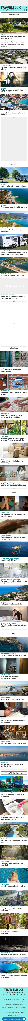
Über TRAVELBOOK (8, 999)
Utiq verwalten (7, 1012)
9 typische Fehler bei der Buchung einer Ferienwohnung (12, 462)
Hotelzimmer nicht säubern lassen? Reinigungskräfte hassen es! (11, 677)
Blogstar (18, 1007)
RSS (14, 1007)
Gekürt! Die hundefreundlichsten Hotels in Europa (13, 887)
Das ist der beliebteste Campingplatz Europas (13, 186)
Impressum (8, 1004)
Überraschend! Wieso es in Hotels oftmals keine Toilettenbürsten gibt (12, 818)
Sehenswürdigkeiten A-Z (7, 1002)
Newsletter (23, 1007)
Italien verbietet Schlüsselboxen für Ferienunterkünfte (11, 370)
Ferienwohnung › (14, 348)
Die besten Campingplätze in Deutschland (13, 275)
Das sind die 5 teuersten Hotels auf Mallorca (13, 655)
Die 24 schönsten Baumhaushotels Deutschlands (10, 932)
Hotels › (14, 634)
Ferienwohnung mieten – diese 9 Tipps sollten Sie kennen (14, 393)
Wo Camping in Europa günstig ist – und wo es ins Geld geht (14, 208)
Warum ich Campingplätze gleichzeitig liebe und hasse (13, 68)
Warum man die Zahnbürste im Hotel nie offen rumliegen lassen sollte (14, 582)
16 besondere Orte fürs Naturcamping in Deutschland (12, 864)
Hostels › (14, 492)
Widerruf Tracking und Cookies (18, 1010)
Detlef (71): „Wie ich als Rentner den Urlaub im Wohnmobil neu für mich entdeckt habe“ (14, 253)
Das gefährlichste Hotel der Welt (10, 560)
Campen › (14, 164)
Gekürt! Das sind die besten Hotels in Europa (13, 743)
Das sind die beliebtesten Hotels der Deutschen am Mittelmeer (14, 976)
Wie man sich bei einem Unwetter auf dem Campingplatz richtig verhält (13, 297)
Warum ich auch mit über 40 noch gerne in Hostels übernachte (13, 515)
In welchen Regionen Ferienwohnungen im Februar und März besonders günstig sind (12, 439)
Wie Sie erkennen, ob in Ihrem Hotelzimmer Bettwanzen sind (13, 538)
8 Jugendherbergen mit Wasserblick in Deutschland (11, 910)
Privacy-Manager (6, 1010)
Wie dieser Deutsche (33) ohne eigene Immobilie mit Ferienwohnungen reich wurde (13, 485)
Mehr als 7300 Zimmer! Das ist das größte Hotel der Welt (12, 795)
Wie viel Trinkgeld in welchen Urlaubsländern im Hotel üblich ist (13, 626)
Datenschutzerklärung (7, 1007)
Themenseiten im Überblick (20, 1002)
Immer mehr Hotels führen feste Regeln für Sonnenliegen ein (13, 114)
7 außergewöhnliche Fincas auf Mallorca (12, 604)
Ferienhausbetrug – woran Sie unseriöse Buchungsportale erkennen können (12, 416)
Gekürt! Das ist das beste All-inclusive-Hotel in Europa (14, 841)
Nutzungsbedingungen (17, 1004)
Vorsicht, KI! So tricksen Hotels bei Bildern (13, 699)
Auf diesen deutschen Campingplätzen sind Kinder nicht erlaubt (13, 37)
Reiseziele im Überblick (18, 999)
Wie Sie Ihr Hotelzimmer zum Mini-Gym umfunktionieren (12, 91)
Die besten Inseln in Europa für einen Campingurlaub (11, 230)
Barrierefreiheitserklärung (14, 1015)
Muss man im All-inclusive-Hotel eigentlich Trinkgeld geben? (13, 721)
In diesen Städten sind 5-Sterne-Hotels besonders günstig (12, 765)
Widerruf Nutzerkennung (18, 1012)
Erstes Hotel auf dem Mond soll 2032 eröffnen (13, 954)
